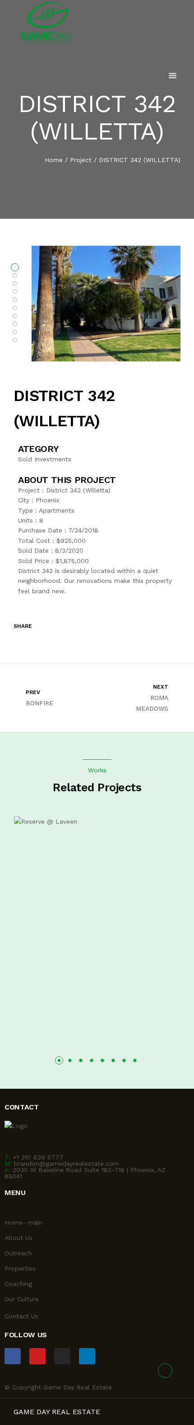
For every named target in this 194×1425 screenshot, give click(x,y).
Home (54, 159)
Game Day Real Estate (57, 1411)
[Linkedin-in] (87, 1356)
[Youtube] (37, 1356)
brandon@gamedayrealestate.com (66, 1163)
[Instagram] (62, 1356)
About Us (18, 1237)
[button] (59, 1060)
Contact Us (21, 1316)
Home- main (23, 1222)
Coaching (18, 1283)
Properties (20, 1268)
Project (81, 159)
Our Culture (22, 1299)
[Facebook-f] (13, 1356)
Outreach (18, 1253)
